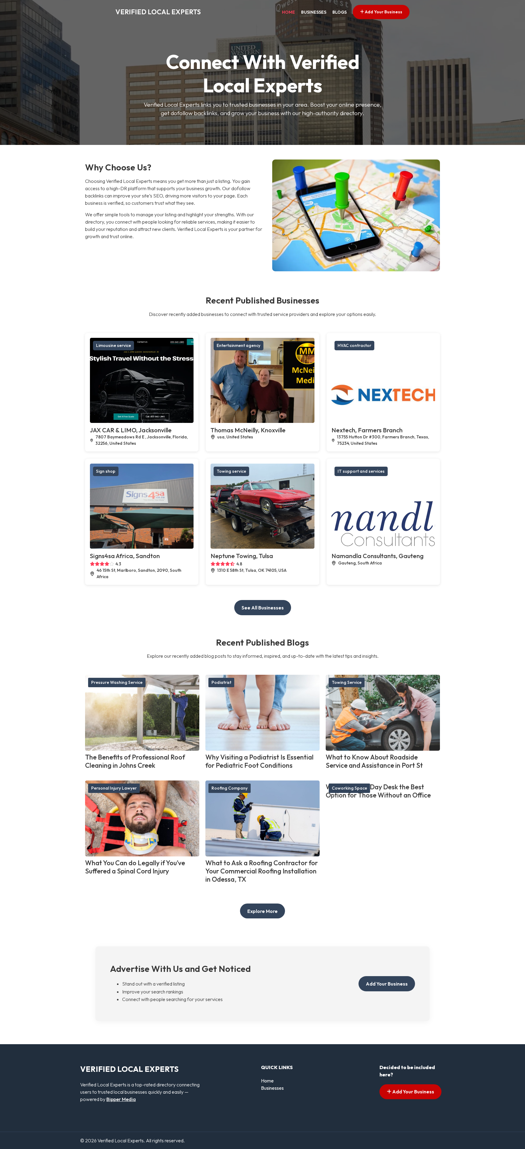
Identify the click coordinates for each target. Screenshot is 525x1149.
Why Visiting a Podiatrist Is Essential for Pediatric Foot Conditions (259, 761)
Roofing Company (229, 788)
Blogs (339, 12)
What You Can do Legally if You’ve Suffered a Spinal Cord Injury (135, 867)
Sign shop (105, 471)
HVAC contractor (354, 345)
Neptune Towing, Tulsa (242, 556)
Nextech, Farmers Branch (367, 430)
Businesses (313, 12)
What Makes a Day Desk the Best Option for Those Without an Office (378, 791)
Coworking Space (349, 788)
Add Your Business (383, 12)
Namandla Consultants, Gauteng (377, 556)
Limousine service (113, 345)
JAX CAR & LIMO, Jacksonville (131, 430)
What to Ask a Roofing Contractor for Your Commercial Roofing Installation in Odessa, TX (261, 871)
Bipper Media (121, 1099)
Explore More (262, 911)
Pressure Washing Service (116, 682)
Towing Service (347, 682)
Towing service (231, 471)
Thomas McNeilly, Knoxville (248, 430)
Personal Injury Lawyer (114, 788)
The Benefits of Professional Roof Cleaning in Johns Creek (135, 761)
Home (288, 12)
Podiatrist (221, 682)
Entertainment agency (238, 345)
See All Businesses (263, 608)
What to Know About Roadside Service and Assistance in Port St (374, 761)
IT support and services (361, 471)
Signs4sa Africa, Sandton (125, 556)
